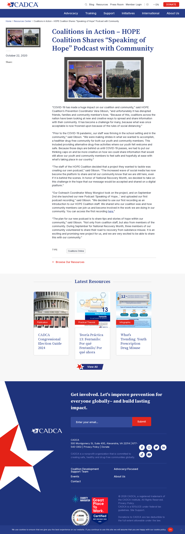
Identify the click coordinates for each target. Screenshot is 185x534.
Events (75, 476)
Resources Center (22, 21)
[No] (181, 529)
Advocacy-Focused (126, 468)
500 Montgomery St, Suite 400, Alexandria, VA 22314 (100, 443)
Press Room (117, 4)
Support (108, 13)
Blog (91, 4)
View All (92, 366)
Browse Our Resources (70, 262)
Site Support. (137, 510)
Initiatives (128, 13)
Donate (171, 4)
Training (90, 13)
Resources (102, 4)
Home (8, 21)
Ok (170, 529)
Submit (141, 421)
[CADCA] (22, 4)
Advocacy (71, 13)
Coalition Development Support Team (85, 470)
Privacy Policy (91, 446)
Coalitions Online (76, 251)
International (150, 13)
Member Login (134, 4)
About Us (173, 13)
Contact (76, 481)
